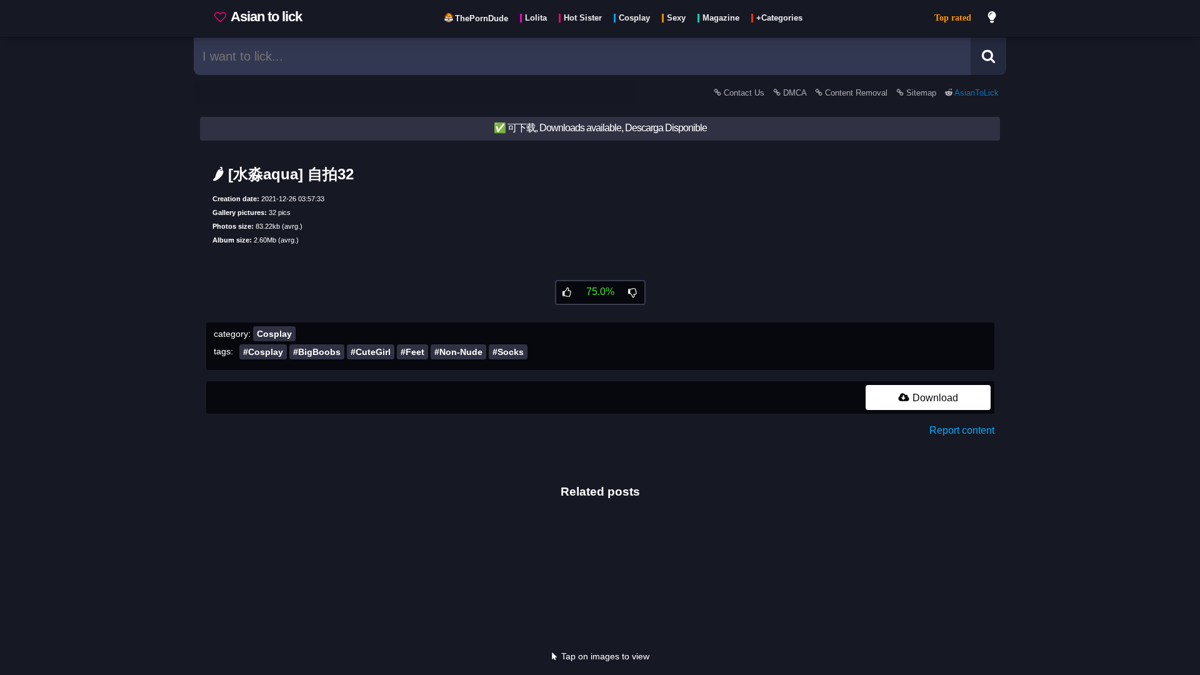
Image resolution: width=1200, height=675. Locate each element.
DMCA (795, 93)
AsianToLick (975, 93)
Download (934, 397)
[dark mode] (992, 19)
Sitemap (921, 93)
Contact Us (744, 93)
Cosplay (274, 334)
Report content (961, 430)
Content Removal (856, 93)
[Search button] (988, 56)
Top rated (952, 17)
